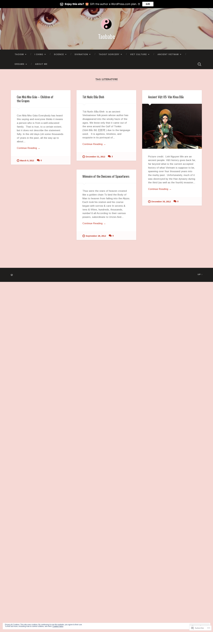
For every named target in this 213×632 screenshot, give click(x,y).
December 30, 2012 (161, 201)
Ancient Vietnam (168, 54)
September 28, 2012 (96, 236)
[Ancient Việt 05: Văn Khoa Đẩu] (172, 126)
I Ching (38, 54)
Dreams (19, 64)
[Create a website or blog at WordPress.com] (12, 275)
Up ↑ (200, 274)
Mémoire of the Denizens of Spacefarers (105, 176)
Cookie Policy (57, 626)
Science (59, 54)
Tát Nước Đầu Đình (93, 96)
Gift (148, 4)
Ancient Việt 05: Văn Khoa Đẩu (166, 96)
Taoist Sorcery (109, 54)
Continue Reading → (28, 148)
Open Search (199, 64)
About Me (41, 64)
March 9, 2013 (27, 160)
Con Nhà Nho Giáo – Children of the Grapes (35, 98)
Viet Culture (138, 54)
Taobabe (106, 36)
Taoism (19, 54)
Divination (81, 54)
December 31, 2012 (95, 157)
